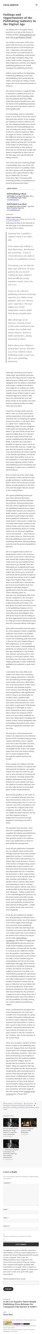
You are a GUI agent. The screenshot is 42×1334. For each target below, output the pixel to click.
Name (6, 1209)
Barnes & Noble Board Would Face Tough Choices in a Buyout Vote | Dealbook (10, 1131)
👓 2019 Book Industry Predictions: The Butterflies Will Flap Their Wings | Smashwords (10, 1153)
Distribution (7, 1105)
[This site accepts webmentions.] (16, 1324)
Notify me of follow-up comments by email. (17, 1236)
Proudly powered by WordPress (13, 1320)
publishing (21, 1107)
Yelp (21, 963)
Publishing (29, 1105)
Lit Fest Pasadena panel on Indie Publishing (27, 1130)
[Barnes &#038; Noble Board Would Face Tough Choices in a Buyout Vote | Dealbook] (11, 1122)
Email (6, 1218)
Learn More (8, 1274)
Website (6, 1226)
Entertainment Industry (18, 1105)
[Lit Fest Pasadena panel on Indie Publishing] (29, 1122)
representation (29, 1107)
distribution (6, 1107)
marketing (14, 1107)
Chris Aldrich (11, 4)
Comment (7, 1183)
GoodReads (10, 940)
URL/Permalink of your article (14, 1279)
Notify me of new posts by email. (14, 1241)
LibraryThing (21, 938)
